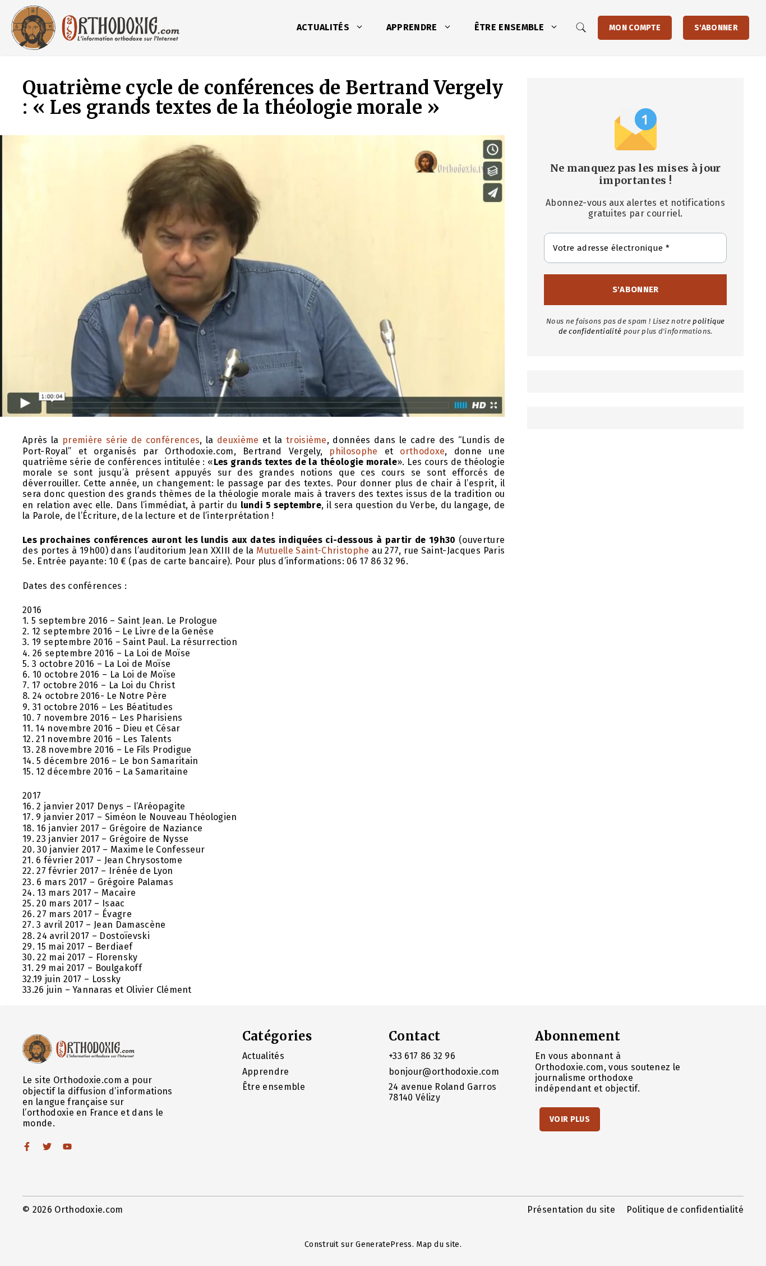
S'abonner (716, 28)
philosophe (353, 451)
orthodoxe (422, 451)
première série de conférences (131, 440)
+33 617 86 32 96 (422, 1056)
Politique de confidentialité (685, 1209)
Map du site (438, 1244)
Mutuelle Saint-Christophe (312, 550)
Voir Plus (570, 1119)
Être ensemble (509, 27)
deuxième (238, 440)
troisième (306, 440)
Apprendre (411, 27)
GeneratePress (384, 1244)
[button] (362, 27)
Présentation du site (571, 1209)
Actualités (323, 27)
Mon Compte (635, 28)
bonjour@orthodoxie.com (444, 1071)
